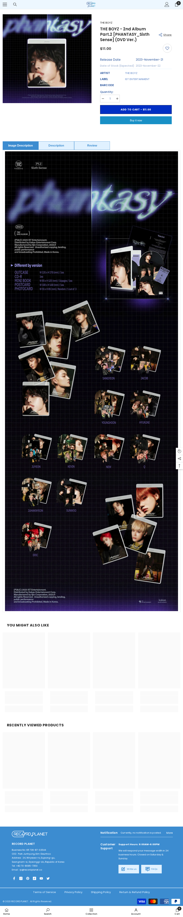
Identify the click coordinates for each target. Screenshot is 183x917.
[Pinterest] (27, 878)
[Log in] (167, 4)
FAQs (154, 869)
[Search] (15, 4)
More (169, 833)
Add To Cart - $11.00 (136, 109)
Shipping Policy (101, 892)
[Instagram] (21, 878)
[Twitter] (48, 878)
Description (56, 145)
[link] (24, 699)
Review (92, 145)
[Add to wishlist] (167, 48)
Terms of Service (44, 892)
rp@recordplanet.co (31, 869)
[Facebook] (14, 878)
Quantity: (106, 92)
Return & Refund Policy (134, 892)
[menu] (5, 4)
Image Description (20, 145)
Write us (131, 869)
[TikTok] (34, 878)
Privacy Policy (73, 892)
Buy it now (136, 120)
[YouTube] (41, 878)
